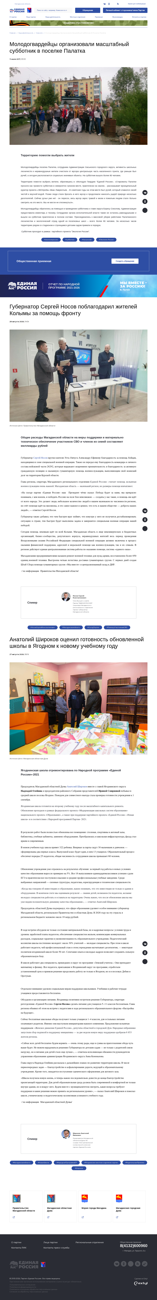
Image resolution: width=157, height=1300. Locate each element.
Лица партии (31, 17)
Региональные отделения (90, 1242)
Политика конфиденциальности (23, 1287)
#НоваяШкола (43, 1162)
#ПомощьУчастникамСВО (117, 627)
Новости (39, 33)
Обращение (88, 10)
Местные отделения (77, 17)
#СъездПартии (93, 627)
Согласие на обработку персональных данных (29, 1292)
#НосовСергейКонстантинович (42, 627)
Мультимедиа (117, 17)
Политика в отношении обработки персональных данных (33, 1289)
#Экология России (106, 240)
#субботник (69, 240)
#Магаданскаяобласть (71, 627)
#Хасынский (86, 240)
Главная (13, 33)
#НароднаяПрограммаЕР (67, 1162)
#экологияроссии (51, 240)
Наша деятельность (52, 17)
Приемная (99, 17)
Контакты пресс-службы (56, 1247)
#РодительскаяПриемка (134, 1162)
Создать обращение (125, 261)
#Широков (79, 1168)
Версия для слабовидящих (137, 4)
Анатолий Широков (77, 786)
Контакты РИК (18, 1247)
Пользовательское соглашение (22, 1285)
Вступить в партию (139, 17)
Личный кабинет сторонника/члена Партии (125, 10)
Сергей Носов (40, 457)
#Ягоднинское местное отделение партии (101, 1162)
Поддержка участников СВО (79, 23)
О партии (13, 17)
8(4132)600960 (133, 1245)
